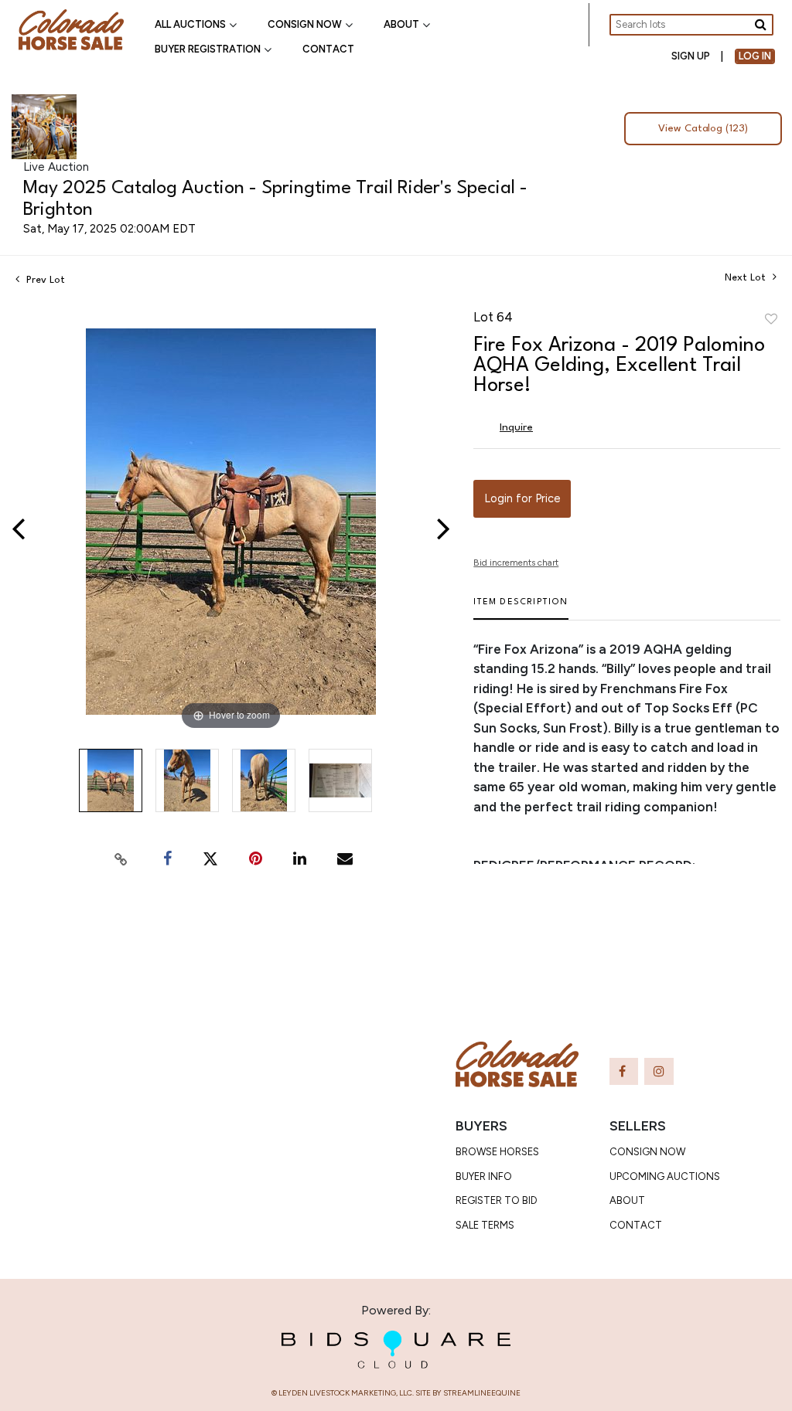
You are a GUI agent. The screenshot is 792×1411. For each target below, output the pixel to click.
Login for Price (521, 498)
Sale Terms (485, 1225)
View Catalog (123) (703, 129)
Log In (755, 56)
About (401, 24)
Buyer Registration (208, 49)
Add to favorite (771, 320)
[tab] (520, 608)
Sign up (690, 56)
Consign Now (305, 24)
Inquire (516, 427)
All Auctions (190, 24)
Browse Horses (497, 1152)
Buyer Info (484, 1176)
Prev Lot (44, 280)
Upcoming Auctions (664, 1176)
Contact (328, 49)
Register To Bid (497, 1200)
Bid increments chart (515, 562)
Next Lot (747, 278)
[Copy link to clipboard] (120, 859)
